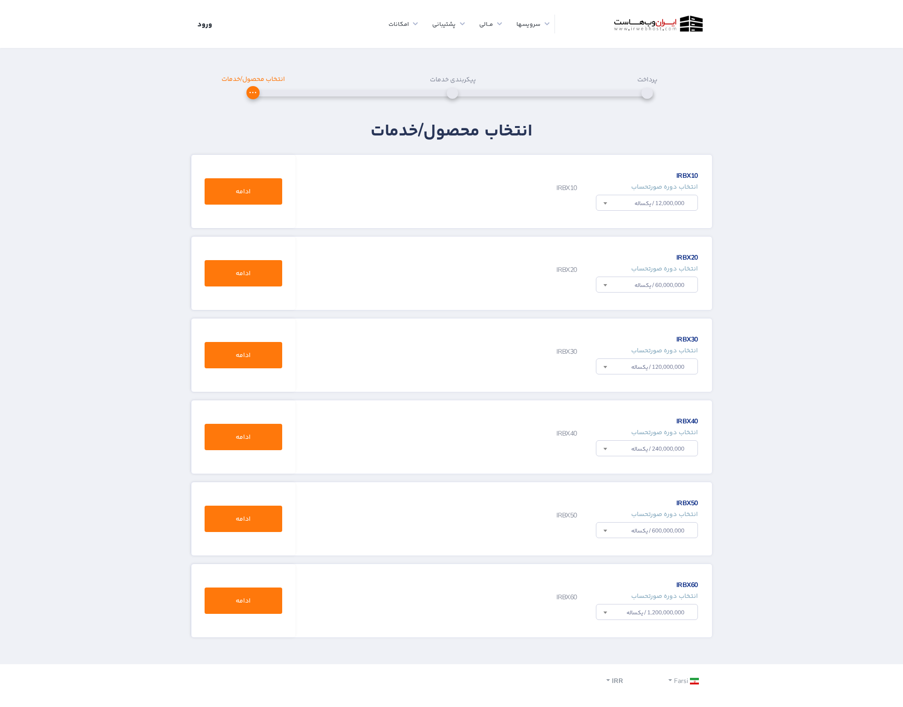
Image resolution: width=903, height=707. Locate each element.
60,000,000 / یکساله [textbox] (659, 285)
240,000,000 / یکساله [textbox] (657, 449)
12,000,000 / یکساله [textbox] (659, 203)
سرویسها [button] (528, 24)
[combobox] (647, 203)
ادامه (243, 191)
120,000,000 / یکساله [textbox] (657, 367)
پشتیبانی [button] (444, 24)
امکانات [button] (398, 24)
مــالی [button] (486, 24)
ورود (205, 24)
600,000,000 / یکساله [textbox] (657, 530)
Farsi (681, 680)
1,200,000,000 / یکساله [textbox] (655, 612)
